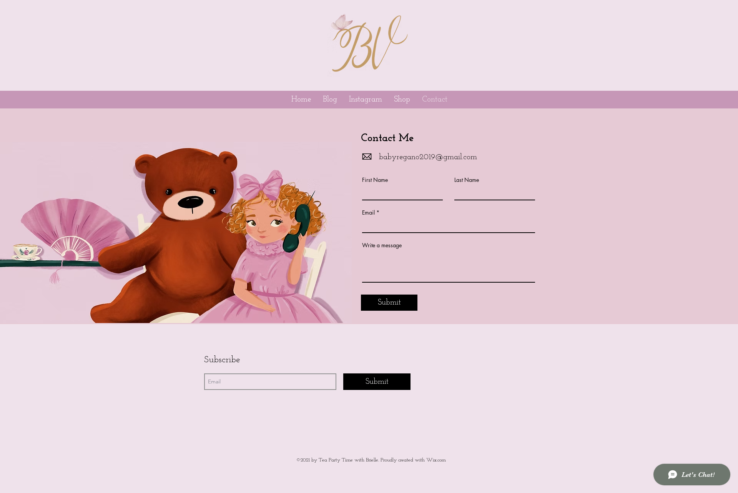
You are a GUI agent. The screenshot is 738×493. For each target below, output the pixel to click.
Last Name (466, 180)
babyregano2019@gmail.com (428, 157)
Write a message (382, 245)
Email (368, 212)
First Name (375, 180)
